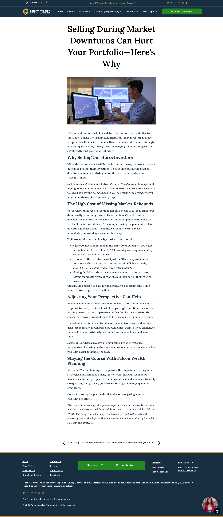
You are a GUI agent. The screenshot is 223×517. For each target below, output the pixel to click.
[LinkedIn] (168, 3)
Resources (130, 11)
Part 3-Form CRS (160, 472)
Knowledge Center (31, 475)
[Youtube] (176, 3)
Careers (54, 466)
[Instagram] (183, 3)
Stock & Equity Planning (106, 11)
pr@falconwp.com (61, 499)
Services (83, 11)
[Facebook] (172, 3)
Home (60, 11)
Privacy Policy (185, 463)
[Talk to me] (209, 504)
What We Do (28, 470)
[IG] (39, 493)
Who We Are (28, 466)
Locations (55, 475)
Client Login (148, 11)
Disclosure (157, 463)
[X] (35, 493)
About (70, 11)
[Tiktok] (187, 3)
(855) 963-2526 (34, 2)
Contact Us (55, 461)
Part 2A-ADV (158, 467)
